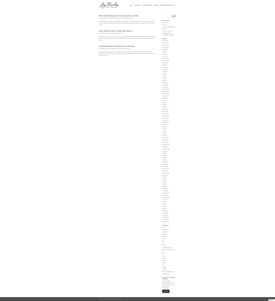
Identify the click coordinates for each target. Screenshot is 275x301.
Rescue (121, 33)
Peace (120, 18)
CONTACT (137, 5)
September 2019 (165, 173)
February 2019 (165, 188)
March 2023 (164, 82)
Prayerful (164, 258)
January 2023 (165, 87)
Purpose (164, 260)
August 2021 (165, 124)
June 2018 (164, 204)
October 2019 (165, 171)
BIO (131, 5)
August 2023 (165, 71)
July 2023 (164, 73)
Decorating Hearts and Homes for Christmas (117, 46)
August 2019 (165, 175)
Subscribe (166, 291)
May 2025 (164, 51)
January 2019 (165, 190)
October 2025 (165, 49)
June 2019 (164, 179)
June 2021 (164, 129)
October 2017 (165, 219)
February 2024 (165, 67)
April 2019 (164, 184)
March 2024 (164, 65)
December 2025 (165, 45)
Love (117, 48)
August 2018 (165, 199)
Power (163, 256)
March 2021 (164, 135)
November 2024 (165, 60)
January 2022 (165, 113)
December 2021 (165, 115)
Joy (163, 243)
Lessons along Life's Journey (168, 249)
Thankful (164, 269)
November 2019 (165, 168)
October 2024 (165, 62)
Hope (118, 33)
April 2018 (164, 208)
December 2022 (165, 89)
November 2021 (165, 118)
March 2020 (164, 162)
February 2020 (165, 164)
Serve (163, 265)
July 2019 (164, 177)
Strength (164, 267)
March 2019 (164, 186)
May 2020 (164, 157)
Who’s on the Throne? (167, 31)
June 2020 (164, 155)
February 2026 (165, 40)
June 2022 (164, 102)
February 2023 (165, 85)
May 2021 (164, 131)
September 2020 (165, 148)
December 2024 (165, 58)
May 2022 (164, 104)
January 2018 (165, 215)
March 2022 (164, 109)
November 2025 (165, 47)
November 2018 (165, 193)
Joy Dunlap (102, 18)
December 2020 (165, 142)
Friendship (164, 234)
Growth (164, 238)
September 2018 (165, 197)
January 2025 (165, 56)
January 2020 (165, 166)
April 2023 (164, 80)
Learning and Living (166, 247)
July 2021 (164, 126)
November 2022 (165, 91)
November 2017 (165, 217)
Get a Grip (164, 25)
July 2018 (164, 201)
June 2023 (164, 76)
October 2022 (165, 93)
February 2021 (165, 137)
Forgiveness (164, 232)
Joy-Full (164, 245)
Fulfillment (114, 33)
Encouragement (115, 18)
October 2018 (165, 195)
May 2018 (164, 206)
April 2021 (164, 133)
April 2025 (164, 54)
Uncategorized (165, 273)
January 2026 (165, 43)
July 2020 (164, 153)
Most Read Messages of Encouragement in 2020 (118, 15)
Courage (164, 227)
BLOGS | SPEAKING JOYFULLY (163, 5)
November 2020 (165, 144)
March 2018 (164, 210)
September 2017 (165, 221)
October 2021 (165, 120)
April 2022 (164, 107)
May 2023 (164, 78)
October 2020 (165, 146)
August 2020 (165, 151)
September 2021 (165, 122)
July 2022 (164, 100)
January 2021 (165, 140)
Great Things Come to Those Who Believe (116, 31)
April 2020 (164, 160)
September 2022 (165, 96)
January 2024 (165, 69)
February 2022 (165, 111)
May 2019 (164, 182)
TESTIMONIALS (147, 5)
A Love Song (165, 22)
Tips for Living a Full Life (127, 18)
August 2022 (165, 98)
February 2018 (165, 212)
